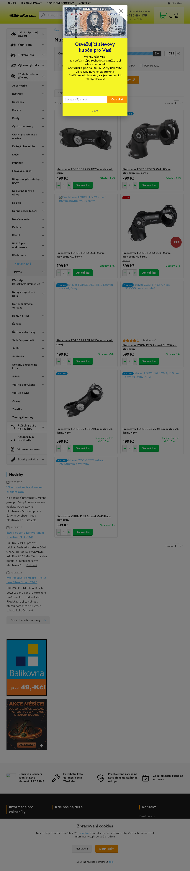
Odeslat (117, 99)
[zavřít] (121, 11)
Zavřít (95, 110)
